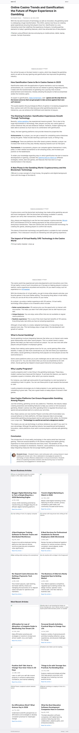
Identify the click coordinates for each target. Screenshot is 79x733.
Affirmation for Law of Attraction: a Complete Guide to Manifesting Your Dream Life (24, 626)
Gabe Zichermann (35, 98)
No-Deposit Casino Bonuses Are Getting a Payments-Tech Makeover (24, 576)
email (67, 731)
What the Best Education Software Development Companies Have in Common (52, 707)
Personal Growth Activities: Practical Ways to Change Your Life (53, 626)
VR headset (26, 289)
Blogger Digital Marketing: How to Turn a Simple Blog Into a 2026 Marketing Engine (24, 495)
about (66, 1)
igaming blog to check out (47, 158)
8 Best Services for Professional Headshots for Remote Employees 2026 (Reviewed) (54, 534)
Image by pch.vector (36, 68)
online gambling (23, 121)
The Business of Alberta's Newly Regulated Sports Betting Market (54, 576)
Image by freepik (36, 279)
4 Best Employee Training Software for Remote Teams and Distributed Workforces (24, 534)
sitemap (62, 731)
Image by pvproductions (36, 208)
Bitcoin (64, 220)
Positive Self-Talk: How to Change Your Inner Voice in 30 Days (24, 668)
